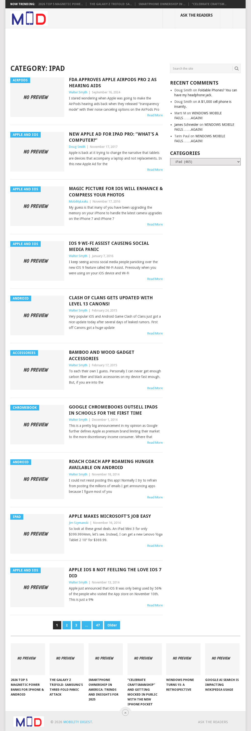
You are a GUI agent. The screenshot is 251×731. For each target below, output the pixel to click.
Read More (155, 115)
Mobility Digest (77, 722)
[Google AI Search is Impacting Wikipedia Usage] (222, 659)
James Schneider (186, 125)
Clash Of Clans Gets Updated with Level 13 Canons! (111, 300)
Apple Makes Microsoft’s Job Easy (110, 516)
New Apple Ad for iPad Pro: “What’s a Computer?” (113, 137)
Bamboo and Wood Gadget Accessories (101, 355)
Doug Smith (77, 147)
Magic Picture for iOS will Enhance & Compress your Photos (116, 191)
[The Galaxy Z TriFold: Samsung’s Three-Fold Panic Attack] (67, 659)
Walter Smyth (78, 92)
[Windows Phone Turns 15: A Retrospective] (183, 659)
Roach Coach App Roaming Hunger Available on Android (111, 464)
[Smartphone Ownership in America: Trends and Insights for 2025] (105, 659)
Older (112, 625)
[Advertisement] (99, 45)
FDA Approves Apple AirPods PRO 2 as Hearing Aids (113, 82)
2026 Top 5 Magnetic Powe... (60, 4)
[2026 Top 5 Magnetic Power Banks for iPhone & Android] (28, 659)
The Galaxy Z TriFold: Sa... (110, 4)
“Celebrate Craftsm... (209, 4)
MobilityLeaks (78, 201)
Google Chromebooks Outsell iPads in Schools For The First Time (113, 410)
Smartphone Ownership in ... (161, 4)
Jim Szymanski (78, 523)
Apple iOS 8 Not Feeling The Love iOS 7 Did (115, 572)
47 (98, 625)
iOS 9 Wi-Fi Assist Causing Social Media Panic (109, 246)
